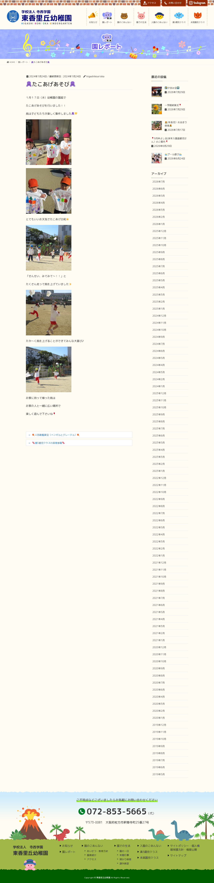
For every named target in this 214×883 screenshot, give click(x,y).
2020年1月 (158, 717)
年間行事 (124, 855)
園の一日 (124, 851)
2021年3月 (158, 626)
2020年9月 (158, 668)
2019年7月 (158, 760)
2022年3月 (158, 541)
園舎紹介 (91, 855)
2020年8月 (158, 675)
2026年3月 (158, 209)
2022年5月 (158, 527)
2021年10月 (159, 576)
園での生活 (123, 846)
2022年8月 (158, 506)
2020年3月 (158, 703)
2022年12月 (159, 478)
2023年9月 (158, 414)
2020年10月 (159, 661)
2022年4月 (158, 534)
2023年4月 (158, 449)
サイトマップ (178, 855)
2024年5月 (158, 358)
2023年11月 (159, 400)
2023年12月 (159, 393)
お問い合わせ (175, 2)
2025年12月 (159, 231)
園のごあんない (93, 846)
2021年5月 (158, 612)
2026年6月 (158, 188)
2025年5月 (158, 280)
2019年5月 (158, 774)
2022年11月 (159, 485)
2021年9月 (158, 583)
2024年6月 (158, 350)
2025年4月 (158, 287)
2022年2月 (158, 548)
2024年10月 (159, 329)
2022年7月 (158, 513)
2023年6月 (158, 435)
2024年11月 (159, 322)
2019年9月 (158, 746)
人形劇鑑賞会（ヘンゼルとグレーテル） (56, 434)
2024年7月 (158, 343)
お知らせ (67, 846)
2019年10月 (159, 739)
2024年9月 (158, 336)
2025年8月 (158, 259)
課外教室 (124, 863)
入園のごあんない (150, 846)
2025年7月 (158, 266)
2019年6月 (158, 767)
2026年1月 (158, 224)
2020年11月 (159, 654)
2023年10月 (159, 407)
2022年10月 (159, 492)
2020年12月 (159, 647)
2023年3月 (158, 456)
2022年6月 (158, 520)
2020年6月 (158, 689)
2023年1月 (158, 471)
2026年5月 (158, 195)
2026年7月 (158, 181)
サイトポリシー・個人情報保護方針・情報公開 (185, 847)
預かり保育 (125, 859)
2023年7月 (158, 428)
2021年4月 (158, 619)
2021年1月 (158, 640)
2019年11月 (159, 731)
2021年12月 (159, 562)
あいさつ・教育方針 (97, 851)
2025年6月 (158, 273)
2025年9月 (158, 252)
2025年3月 (158, 294)
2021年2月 (158, 633)
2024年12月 (159, 315)
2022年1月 (158, 555)
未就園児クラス (149, 858)
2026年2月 (158, 216)
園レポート (69, 852)
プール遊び (173, 154)
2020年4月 (158, 696)
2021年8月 (158, 590)
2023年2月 (158, 463)
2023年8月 (158, 421)
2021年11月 (159, 569)
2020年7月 (158, 682)
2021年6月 (158, 605)
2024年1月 (158, 386)
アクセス (151, 2)
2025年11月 (159, 238)
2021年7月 (158, 598)
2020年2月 (158, 710)
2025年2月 (158, 301)
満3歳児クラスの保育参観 (48, 443)
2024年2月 (158, 379)
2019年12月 (159, 724)
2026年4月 (158, 202)
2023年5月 (158, 442)
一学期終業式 (172, 105)
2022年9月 (158, 499)
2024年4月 (158, 365)
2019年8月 (158, 753)
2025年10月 (159, 245)
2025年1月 (158, 308)
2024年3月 (158, 372)
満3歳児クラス (149, 852)
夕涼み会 (172, 88)
